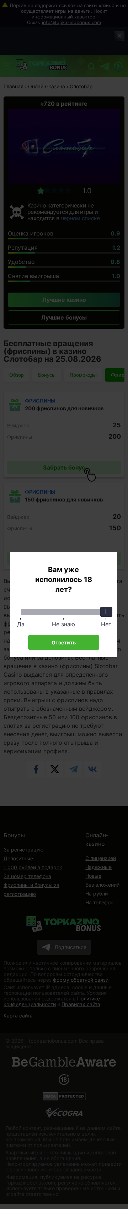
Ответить (64, 642)
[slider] (106, 612)
